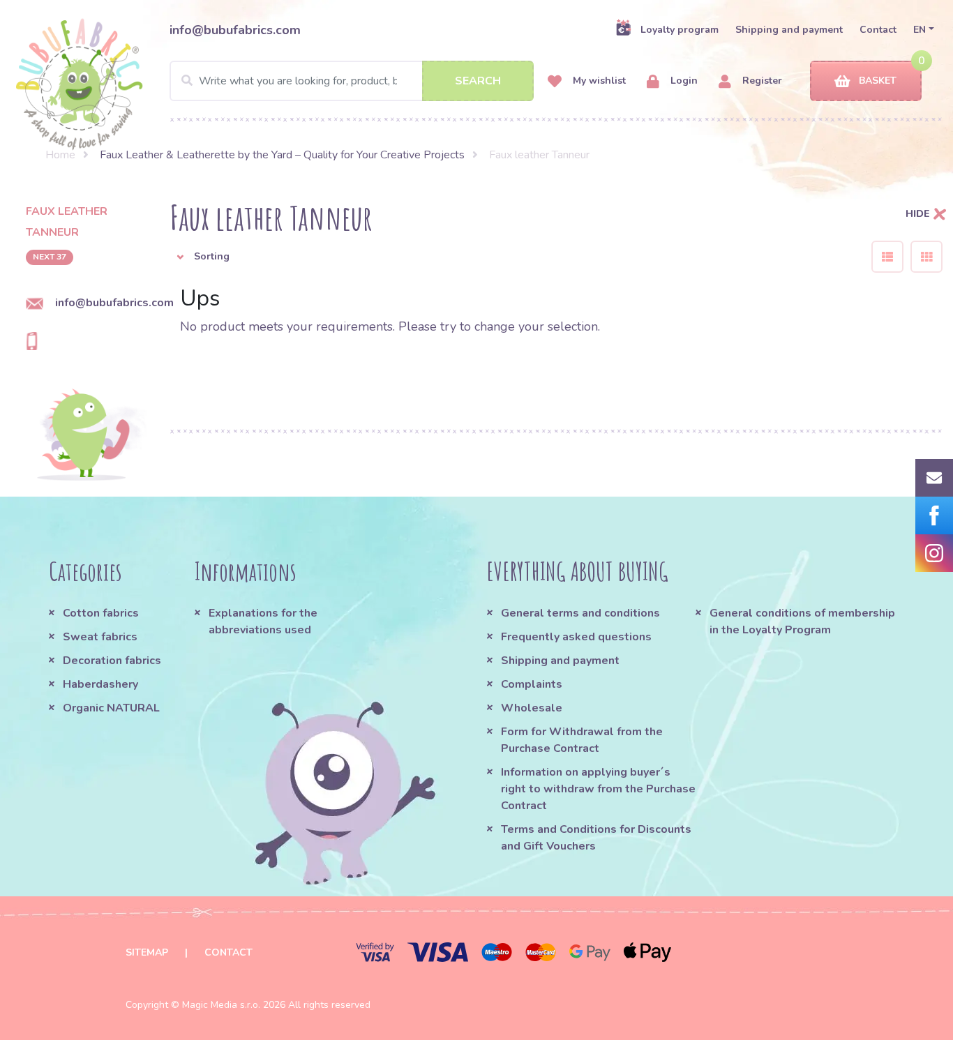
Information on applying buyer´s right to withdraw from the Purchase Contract (598, 788)
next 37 (49, 256)
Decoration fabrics (112, 660)
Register (761, 80)
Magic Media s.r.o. (221, 1004)
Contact (878, 29)
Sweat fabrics (100, 637)
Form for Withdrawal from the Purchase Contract (582, 740)
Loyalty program (679, 29)
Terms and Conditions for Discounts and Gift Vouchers (596, 838)
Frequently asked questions (576, 637)
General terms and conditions (580, 613)
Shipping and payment (789, 29)
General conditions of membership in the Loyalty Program (802, 621)
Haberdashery (100, 684)
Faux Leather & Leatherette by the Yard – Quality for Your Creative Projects (282, 155)
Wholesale (531, 708)
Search (478, 81)
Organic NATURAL (111, 708)
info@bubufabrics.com (235, 30)
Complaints (531, 684)
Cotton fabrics (101, 613)
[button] (510, 257)
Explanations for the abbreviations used (263, 621)
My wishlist (598, 80)
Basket (877, 80)
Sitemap (147, 952)
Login (683, 80)
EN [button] (919, 29)
